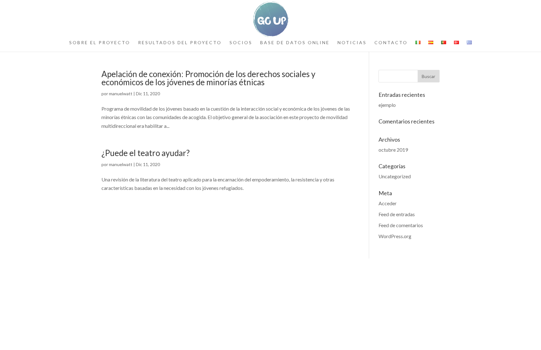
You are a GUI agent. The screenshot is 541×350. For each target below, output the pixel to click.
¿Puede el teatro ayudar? (145, 153)
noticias (352, 42)
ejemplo (387, 105)
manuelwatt (120, 93)
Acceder (388, 203)
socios (240, 42)
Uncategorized (395, 176)
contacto (391, 42)
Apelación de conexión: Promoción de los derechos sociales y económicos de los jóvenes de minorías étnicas (208, 78)
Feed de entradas (397, 214)
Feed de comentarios (401, 225)
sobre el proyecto (99, 42)
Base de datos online (295, 42)
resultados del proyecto (180, 42)
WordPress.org (395, 236)
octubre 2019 (393, 150)
